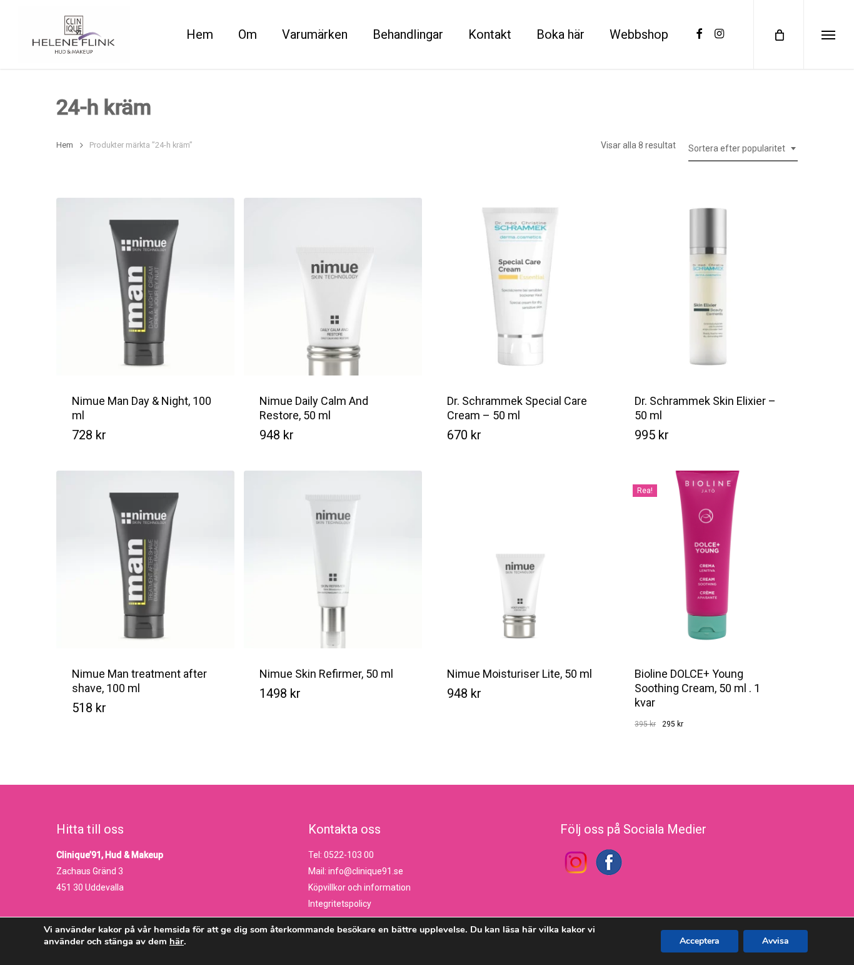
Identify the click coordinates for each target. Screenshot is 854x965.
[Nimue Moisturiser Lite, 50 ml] (520, 560)
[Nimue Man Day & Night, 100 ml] (145, 287)
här (176, 941)
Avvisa (775, 941)
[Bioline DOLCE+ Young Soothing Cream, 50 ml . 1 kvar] (708, 560)
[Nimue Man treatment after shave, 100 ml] (145, 560)
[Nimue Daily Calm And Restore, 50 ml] (333, 287)
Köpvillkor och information (359, 887)
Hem (64, 145)
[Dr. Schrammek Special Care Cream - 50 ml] (520, 287)
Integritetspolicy (339, 904)
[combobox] (743, 149)
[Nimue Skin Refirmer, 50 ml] (333, 560)
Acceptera (700, 941)
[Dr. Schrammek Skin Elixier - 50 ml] (708, 287)
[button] (320, 446)
